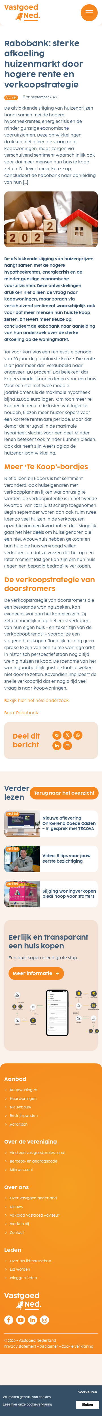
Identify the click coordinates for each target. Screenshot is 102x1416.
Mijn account (21, 1170)
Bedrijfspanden (23, 1116)
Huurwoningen (23, 1099)
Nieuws (16, 1207)
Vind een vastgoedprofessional (37, 1153)
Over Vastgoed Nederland (33, 1198)
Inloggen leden (23, 1278)
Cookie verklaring (77, 1347)
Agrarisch (18, 1125)
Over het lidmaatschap (30, 1261)
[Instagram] (44, 1320)
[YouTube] (20, 1320)
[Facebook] (8, 1320)
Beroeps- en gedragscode (33, 1161)
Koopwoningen (23, 1090)
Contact (16, 1233)
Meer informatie (32, 973)
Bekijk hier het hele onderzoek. (37, 700)
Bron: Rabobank (21, 713)
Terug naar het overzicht (64, 793)
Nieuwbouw (20, 1107)
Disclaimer (48, 1347)
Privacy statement (20, 1347)
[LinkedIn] (32, 1320)
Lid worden (19, 1270)
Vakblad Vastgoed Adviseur (34, 1215)
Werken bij (19, 1224)
